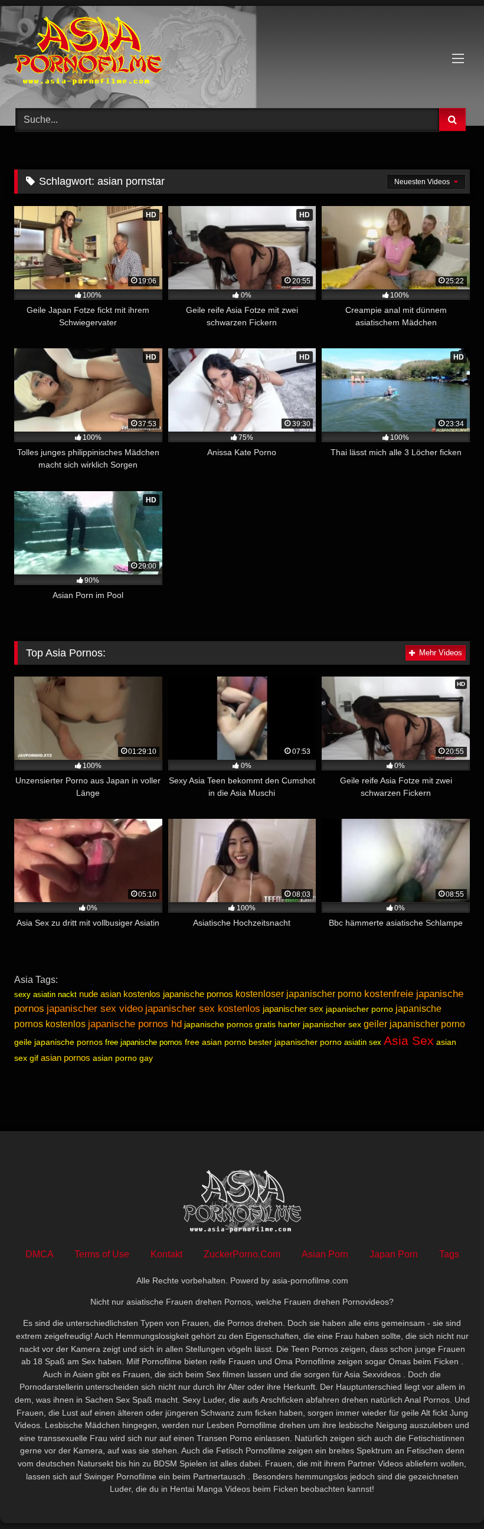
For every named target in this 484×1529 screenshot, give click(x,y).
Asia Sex (409, 1041)
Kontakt (166, 1254)
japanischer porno (359, 1009)
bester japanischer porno (295, 1042)
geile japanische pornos (58, 1042)
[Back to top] (447, 1493)
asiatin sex (362, 1042)
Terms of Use (101, 1254)
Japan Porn (393, 1254)
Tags (449, 1254)
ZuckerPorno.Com (242, 1254)
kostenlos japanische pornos (178, 994)
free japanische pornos (143, 1042)
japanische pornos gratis (230, 1024)
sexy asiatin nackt (45, 994)
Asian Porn (325, 1254)
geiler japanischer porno (414, 1024)
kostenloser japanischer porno (299, 994)
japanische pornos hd (135, 1024)
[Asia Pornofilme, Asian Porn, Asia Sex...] (242, 52)
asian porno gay (123, 1058)
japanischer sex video (95, 1008)
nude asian (100, 994)
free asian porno (215, 1042)
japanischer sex (293, 1009)
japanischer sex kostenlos (202, 1008)
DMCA (39, 1254)
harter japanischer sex (319, 1024)
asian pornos (65, 1058)
